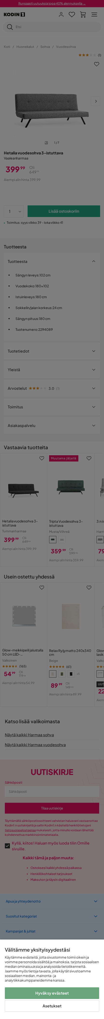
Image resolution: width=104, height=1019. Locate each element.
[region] (52, 979)
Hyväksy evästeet (52, 993)
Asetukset (52, 1005)
